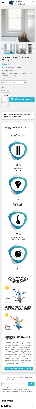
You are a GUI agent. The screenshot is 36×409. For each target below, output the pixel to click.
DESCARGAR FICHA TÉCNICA (19, 368)
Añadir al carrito (21, 99)
